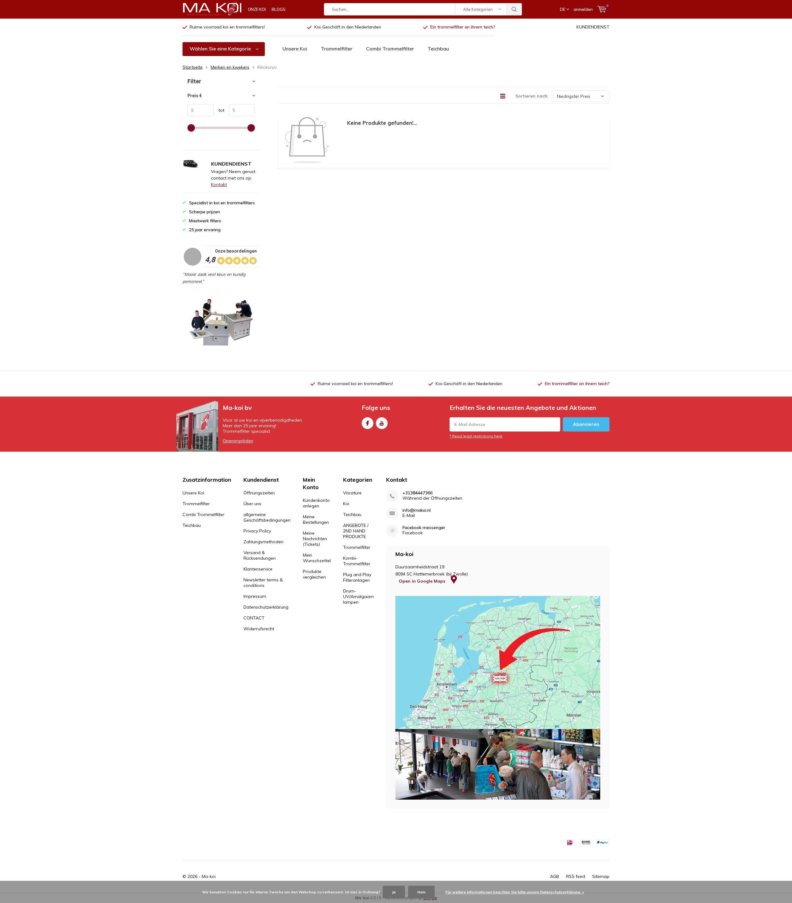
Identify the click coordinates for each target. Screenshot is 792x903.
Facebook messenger (423, 527)
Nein (421, 892)
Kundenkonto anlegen (316, 503)
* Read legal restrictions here (476, 436)
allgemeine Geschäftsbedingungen (267, 517)
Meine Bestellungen (316, 519)
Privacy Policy (257, 531)
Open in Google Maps (422, 581)
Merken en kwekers (230, 67)
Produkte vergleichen (314, 574)
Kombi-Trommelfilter (356, 561)
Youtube (382, 423)
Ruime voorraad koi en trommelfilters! (227, 27)
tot (218, 110)
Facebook (367, 423)
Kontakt (219, 184)
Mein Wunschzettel (317, 557)
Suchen (514, 9)
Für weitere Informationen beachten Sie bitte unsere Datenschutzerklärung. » (515, 892)
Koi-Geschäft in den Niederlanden (347, 27)
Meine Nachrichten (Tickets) (315, 538)
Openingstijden (238, 441)
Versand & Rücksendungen (259, 555)
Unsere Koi (294, 49)
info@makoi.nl (416, 510)
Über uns (252, 503)
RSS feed (575, 876)
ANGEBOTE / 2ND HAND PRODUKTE (355, 531)
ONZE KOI (257, 9)
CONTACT (254, 618)
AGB (554, 876)
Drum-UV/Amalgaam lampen (358, 596)
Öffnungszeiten (259, 493)
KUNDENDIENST (592, 27)
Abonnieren (586, 424)
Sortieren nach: (532, 96)
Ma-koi (209, 876)
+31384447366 (417, 493)
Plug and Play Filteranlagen (357, 577)
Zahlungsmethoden (263, 542)
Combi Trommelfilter (390, 49)
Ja (394, 892)
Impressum (254, 596)
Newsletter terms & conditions (263, 582)
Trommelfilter (336, 49)
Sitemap (600, 876)
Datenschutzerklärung (265, 607)
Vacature (352, 493)
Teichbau (438, 49)
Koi (346, 503)
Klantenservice (258, 569)
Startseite (193, 67)
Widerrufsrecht (258, 629)
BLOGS (279, 9)
